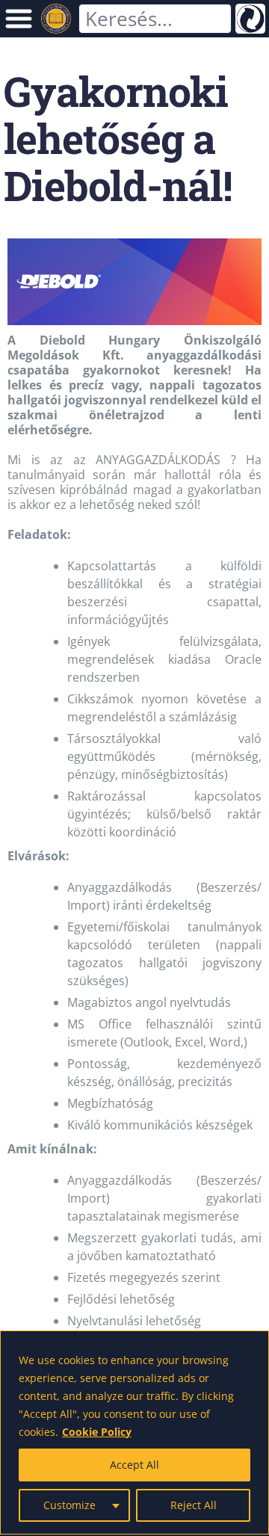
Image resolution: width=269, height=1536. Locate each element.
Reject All (193, 1505)
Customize (69, 1505)
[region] (134, 1432)
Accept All (134, 1465)
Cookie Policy (97, 1432)
